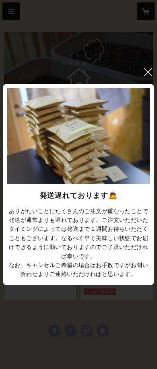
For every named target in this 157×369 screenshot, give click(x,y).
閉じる (148, 72)
